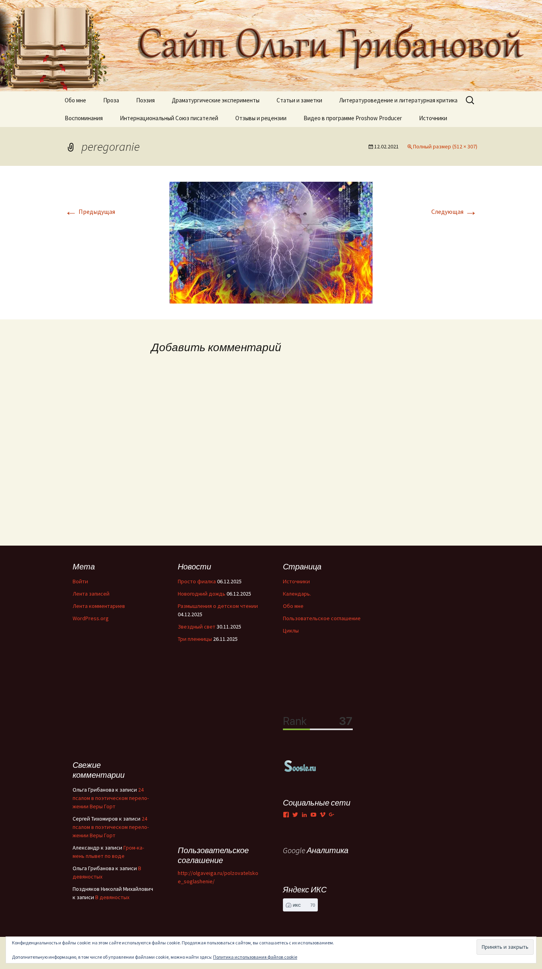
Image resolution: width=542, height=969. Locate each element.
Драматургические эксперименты (215, 100)
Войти (80, 581)
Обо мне (75, 100)
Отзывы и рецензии (260, 118)
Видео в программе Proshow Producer (353, 118)
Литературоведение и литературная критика (398, 100)
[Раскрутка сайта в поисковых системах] (300, 765)
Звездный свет (196, 626)
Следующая (454, 211)
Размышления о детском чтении (218, 605)
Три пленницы (195, 638)
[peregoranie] (271, 242)
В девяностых (112, 897)
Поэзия (145, 100)
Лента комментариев (99, 605)
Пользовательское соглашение (322, 618)
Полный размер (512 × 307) (445, 146)
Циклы (291, 630)
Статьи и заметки (299, 100)
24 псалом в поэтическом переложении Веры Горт (111, 798)
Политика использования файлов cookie (255, 957)
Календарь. (297, 593)
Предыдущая (90, 211)
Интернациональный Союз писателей (169, 118)
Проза (111, 100)
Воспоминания (84, 118)
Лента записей (91, 593)
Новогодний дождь (201, 593)
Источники (433, 118)
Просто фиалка (197, 581)
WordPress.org (91, 618)
